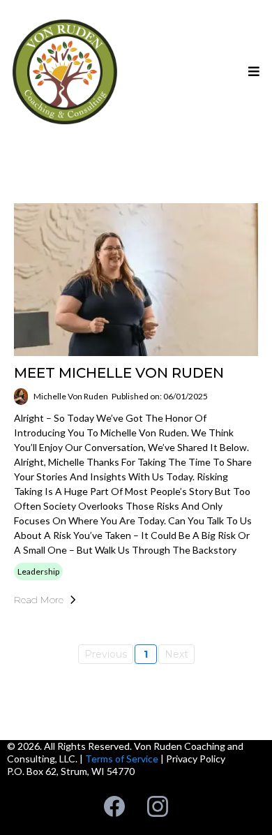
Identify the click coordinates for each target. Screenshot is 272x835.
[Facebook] (114, 806)
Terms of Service (121, 758)
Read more (38, 599)
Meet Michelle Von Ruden (119, 372)
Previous (105, 654)
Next (176, 654)
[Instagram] (157, 806)
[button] (251, 72)
